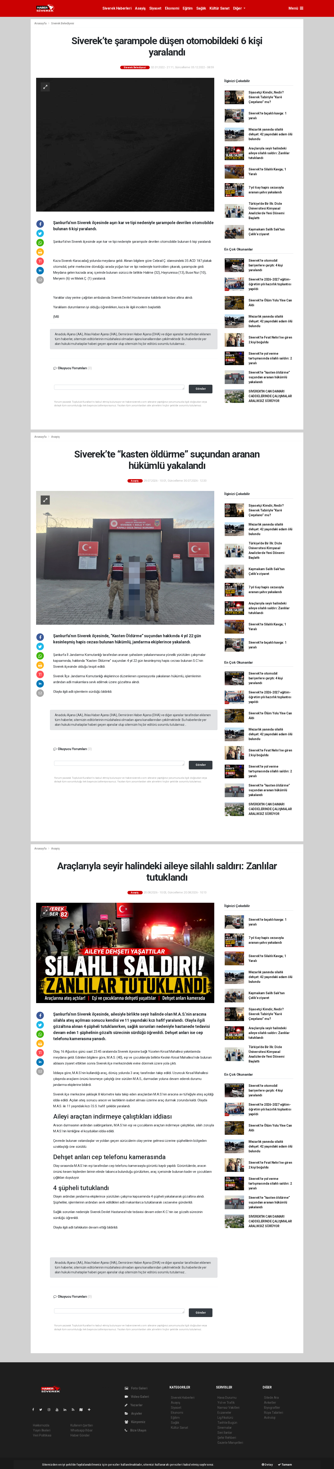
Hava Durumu (227, 1397)
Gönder (201, 388)
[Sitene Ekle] (91, 1409)
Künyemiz (137, 1422)
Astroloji (269, 1417)
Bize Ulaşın (138, 1430)
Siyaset (155, 8)
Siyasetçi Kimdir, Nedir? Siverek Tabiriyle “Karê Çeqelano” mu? (266, 97)
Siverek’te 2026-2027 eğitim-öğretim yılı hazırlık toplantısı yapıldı (270, 284)
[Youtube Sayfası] (59, 1409)
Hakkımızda (41, 1425)
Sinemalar (224, 1427)
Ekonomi (172, 8)
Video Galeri (139, 1396)
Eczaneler (224, 1412)
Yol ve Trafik (226, 1402)
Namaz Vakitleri (228, 1407)
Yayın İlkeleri (41, 1430)
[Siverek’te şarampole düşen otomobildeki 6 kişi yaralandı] (125, 144)
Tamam (286, 1464)
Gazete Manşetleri (230, 1442)
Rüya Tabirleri (273, 1412)
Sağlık (201, 8)
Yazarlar (136, 1405)
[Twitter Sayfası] (42, 1409)
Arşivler (136, 1413)
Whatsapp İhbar (81, 1430)
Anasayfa (40, 23)
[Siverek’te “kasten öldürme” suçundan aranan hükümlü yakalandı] (125, 557)
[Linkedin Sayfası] (67, 1409)
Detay (268, 1464)
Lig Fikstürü (225, 1417)
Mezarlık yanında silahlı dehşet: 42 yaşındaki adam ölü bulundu (270, 134)
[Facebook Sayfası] (35, 1409)
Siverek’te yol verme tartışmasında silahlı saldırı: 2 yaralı (270, 358)
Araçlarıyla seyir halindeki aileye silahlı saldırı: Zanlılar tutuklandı (269, 153)
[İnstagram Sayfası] (51, 1409)
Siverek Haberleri (116, 8)
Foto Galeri (138, 1388)
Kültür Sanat (219, 8)
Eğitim (188, 8)
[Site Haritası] (83, 1409)
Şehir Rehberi (226, 1437)
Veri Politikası (42, 1435)
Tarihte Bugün (227, 1422)
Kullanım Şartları (81, 1425)
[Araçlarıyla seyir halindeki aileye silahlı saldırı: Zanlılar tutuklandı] (125, 953)
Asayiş (140, 8)
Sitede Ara (271, 1397)
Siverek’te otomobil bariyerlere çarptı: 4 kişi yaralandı (266, 265)
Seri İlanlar (224, 1432)
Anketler (270, 1402)
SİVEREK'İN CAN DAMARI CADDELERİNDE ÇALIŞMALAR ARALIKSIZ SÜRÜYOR (270, 396)
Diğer (238, 8)
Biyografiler (272, 1407)
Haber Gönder (80, 1435)
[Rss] (75, 1409)
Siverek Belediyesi (62, 23)
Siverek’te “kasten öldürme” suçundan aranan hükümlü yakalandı (269, 377)
